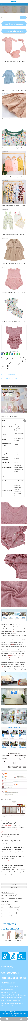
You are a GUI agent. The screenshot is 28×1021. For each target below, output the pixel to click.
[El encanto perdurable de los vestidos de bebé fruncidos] (14, 76)
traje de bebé (6, 904)
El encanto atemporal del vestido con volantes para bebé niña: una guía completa (14, 119)
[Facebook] (2, 967)
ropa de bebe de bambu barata (12, 898)
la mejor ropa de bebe (9, 895)
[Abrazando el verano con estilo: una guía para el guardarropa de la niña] (14, 278)
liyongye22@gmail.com (8, 992)
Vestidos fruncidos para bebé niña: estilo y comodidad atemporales (14, 205)
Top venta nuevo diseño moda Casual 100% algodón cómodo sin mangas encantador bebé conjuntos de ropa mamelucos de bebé (19, 940)
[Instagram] (11, 967)
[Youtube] (8, 967)
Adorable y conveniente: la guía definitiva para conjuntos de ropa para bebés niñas (14, 263)
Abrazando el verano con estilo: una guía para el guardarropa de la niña (14, 292)
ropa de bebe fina (7, 916)
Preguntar (11, 374)
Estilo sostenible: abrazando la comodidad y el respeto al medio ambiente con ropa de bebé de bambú (14, 234)
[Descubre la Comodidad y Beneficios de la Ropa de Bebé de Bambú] (14, 134)
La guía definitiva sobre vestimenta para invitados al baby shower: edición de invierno (14, 61)
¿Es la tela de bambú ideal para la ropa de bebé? (14, 321)
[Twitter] (5, 967)
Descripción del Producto (10, 386)
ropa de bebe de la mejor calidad (12, 913)
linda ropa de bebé (8, 892)
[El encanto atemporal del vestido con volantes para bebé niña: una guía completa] (14, 105)
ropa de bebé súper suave (10, 907)
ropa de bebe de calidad (10, 910)
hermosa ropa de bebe (9, 901)
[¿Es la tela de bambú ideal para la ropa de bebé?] (14, 307)
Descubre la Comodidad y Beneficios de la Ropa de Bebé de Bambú (14, 148)
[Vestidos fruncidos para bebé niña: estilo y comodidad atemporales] (14, 191)
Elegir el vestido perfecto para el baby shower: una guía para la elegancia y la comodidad (14, 177)
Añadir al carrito (11, 378)
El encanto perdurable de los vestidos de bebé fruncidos (14, 90)
